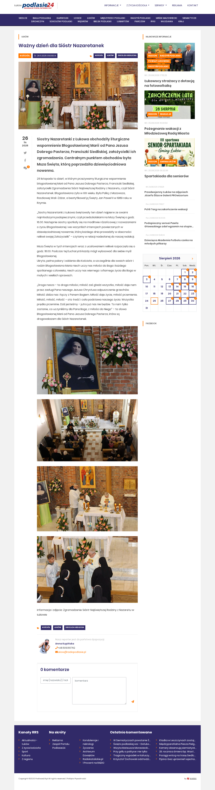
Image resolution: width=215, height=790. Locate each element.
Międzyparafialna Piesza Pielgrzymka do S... (178, 744)
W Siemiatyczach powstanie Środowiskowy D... (132, 740)
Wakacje (165, 114)
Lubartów (123, 21)
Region (152, 55)
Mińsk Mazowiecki (166, 18)
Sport (25, 751)
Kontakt (192, 5)
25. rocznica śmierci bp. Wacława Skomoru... (178, 751)
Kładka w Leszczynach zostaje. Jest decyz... (178, 740)
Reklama (177, 5)
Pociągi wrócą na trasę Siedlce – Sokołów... (178, 755)
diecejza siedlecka (127, 55)
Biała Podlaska (42, 18)
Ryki (153, 21)
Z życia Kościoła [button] (136, 5)
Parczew (140, 21)
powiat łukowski (158, 61)
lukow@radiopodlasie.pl (72, 652)
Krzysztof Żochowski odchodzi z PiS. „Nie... (132, 759)
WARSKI (193, 778)
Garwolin (62, 18)
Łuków (18, 5)
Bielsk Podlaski (102, 21)
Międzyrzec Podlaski (112, 18)
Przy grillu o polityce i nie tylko (130, 751)
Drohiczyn (37, 21)
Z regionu (27, 759)
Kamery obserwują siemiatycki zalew (178, 748)
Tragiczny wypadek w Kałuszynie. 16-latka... (132, 755)
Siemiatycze (189, 18)
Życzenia (88, 748)
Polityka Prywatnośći (76, 778)
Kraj (181, 21)
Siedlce (23, 18)
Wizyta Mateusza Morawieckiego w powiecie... (132, 748)
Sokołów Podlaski (61, 21)
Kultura (26, 755)
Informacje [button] (111, 5)
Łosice (77, 18)
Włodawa (167, 21)
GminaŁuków (168, 161)
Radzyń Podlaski (140, 18)
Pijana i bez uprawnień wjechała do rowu (178, 759)
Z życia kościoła (31, 748)
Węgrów (83, 21)
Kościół (25, 55)
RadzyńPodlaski (158, 66)
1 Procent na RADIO (93, 762)
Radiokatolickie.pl (93, 759)
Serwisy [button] (160, 5)
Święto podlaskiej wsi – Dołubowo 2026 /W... (132, 744)
